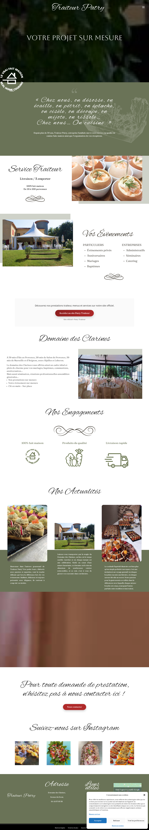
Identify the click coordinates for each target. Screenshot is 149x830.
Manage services (94, 814)
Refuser (116, 820)
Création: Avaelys (73, 828)
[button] (144, 795)
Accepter (98, 820)
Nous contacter (74, 707)
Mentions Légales (118, 826)
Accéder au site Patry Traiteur (74, 313)
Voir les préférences (136, 820)
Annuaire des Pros (86, 828)
